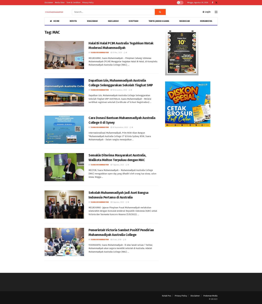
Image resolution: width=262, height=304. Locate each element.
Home (56, 21)
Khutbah (133, 21)
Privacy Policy (88, 3)
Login (207, 12)
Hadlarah (113, 21)
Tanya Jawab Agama (159, 21)
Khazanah (92, 21)
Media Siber (60, 3)
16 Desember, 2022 (119, 90)
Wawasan (184, 21)
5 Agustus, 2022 (118, 202)
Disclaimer (49, 3)
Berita (73, 21)
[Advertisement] (191, 154)
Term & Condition (73, 3)
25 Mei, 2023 (117, 53)
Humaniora (206, 21)
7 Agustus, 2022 (118, 165)
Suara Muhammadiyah (100, 53)
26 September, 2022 (120, 127)
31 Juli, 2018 (116, 240)
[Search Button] (160, 12)
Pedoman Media (210, 296)
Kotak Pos (166, 296)
